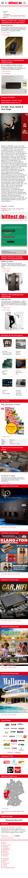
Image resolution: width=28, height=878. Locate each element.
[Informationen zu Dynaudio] (14, 728)
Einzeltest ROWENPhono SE (18, 353)
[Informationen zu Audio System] (13, 725)
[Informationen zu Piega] (14, 744)
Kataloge (5, 851)
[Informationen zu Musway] (21, 740)
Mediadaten (6, 860)
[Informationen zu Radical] (21, 744)
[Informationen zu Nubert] (7, 744)
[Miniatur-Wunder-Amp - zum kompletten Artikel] (14, 46)
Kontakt (5, 866)
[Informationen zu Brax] (7, 729)
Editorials (5, 856)
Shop (4, 842)
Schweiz (6, 808)
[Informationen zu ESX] (7, 732)
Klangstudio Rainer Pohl (14, 820)
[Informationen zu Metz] (14, 741)
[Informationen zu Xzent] (10, 752)
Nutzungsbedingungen (9, 867)
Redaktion (5, 846)
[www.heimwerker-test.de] (21, 765)
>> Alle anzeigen (5, 35)
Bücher (5, 843)
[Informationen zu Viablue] (21, 749)
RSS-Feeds (6, 853)
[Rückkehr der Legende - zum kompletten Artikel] (14, 282)
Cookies (5, 864)
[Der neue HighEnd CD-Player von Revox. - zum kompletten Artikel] (14, 84)
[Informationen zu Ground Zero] (5, 736)
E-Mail (11, 442)
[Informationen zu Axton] (20, 724)
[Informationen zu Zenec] (18, 752)
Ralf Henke (12, 440)
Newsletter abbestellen (7, 838)
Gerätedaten (6, 848)
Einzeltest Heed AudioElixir (19, 372)
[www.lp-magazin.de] (10, 772)
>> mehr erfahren (5, 436)
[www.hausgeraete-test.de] (14, 765)
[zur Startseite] (15, 3)
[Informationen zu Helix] (12, 736)
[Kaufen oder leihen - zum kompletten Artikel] (14, 321)
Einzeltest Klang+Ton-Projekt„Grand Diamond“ (7, 353)
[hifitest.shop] (18, 772)
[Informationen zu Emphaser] (21, 729)
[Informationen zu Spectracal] (7, 748)
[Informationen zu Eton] (13, 732)
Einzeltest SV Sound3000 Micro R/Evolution (19, 393)
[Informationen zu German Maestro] (20, 732)
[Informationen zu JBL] (25, 737)
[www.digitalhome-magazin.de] (7, 765)
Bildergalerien (6, 849)
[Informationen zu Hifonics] (19, 736)
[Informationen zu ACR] (7, 725)
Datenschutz (6, 863)
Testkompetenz (7, 845)
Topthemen (6, 854)
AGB (4, 861)
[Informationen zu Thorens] (14, 748)
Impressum (6, 858)
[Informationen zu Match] (7, 740)
